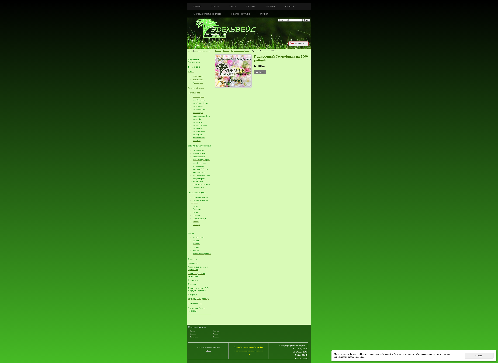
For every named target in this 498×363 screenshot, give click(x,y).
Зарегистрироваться (202, 51)
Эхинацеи (196, 225)
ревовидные (198, 83)
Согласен (479, 356)
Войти (190, 51)
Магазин (226, 51)
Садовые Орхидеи (196, 88)
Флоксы (196, 221)
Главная (218, 51)
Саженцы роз (194, 92)
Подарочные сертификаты (240, 51)
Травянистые (198, 79)
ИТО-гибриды (198, 76)
